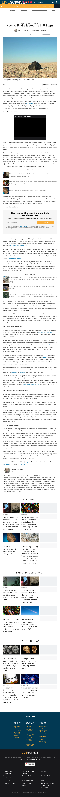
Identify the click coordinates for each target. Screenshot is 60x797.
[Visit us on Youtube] (26, 2)
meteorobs (14, 372)
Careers (43, 780)
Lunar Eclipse (24, 10)
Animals (7, 6)
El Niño (53, 10)
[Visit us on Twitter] (21, 2)
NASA (45, 357)
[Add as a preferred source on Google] (30, 764)
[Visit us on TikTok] (31, 2)
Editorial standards (10, 783)
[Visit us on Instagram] (23, 2)
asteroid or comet (51, 345)
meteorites (22, 372)
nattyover (28, 462)
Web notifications (28, 780)
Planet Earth (36, 6)
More (49, 6)
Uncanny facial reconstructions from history (30, 744)
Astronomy (28, 23)
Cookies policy (46, 776)
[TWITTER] (13, 471)
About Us (44, 771)
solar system (30, 103)
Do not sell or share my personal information (48, 785)
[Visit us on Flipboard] (28, 2)
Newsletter (54, 84)
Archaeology (15, 6)
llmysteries (7, 464)
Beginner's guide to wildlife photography (42, 731)
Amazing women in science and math (30, 734)
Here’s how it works (46, 34)
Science (29, 6)
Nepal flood (12, 10)
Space (44, 6)
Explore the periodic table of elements (30, 739)
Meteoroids (36, 23)
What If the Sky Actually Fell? (18, 245)
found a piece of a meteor (45, 332)
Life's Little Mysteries (15, 258)
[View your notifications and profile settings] (52, 2)
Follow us (47, 84)
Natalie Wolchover (24, 30)
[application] (30, 127)
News (44, 30)
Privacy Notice (48, 226)
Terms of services (24, 226)
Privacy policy (27, 776)
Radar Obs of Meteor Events (31, 384)
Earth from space (17, 730)
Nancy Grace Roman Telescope (39, 10)
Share (6, 84)
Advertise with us (10, 780)
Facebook (23, 464)
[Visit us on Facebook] (18, 2)
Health (23, 6)
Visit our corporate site (33, 759)
